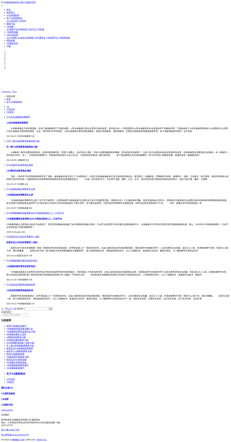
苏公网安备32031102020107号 (15, 435)
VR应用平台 (52, 38)
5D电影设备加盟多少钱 (17, 340)
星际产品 (10, 24)
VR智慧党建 (12, 32)
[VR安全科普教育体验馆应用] (20, 284)
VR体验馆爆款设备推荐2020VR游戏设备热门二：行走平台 (34, 218)
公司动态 (14, 21)
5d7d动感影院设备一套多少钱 (20, 343)
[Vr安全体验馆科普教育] (18, 117)
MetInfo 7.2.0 (18, 440)
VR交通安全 (40, 38)
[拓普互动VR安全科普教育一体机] (22, 237)
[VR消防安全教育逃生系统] (19, 165)
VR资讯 (22, 21)
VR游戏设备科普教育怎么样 (19, 195)
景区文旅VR (7, 388)
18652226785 (7, 410)
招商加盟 (10, 40)
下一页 (13, 309)
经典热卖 (23, 29)
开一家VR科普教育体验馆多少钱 (21, 147)
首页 (8, 10)
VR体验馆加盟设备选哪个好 (19, 329)
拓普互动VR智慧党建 (16, 359)
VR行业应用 (12, 35)
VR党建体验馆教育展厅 (17, 365)
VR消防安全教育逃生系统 (18, 170)
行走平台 (32, 29)
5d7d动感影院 (12, 15)
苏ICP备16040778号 (10, 430)
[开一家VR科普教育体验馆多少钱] (22, 141)
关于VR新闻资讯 (14, 18)
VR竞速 (40, 29)
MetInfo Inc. (41, 440)
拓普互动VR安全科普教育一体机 (21, 242)
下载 (8, 46)
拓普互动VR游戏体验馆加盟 (19, 348)
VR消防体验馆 (8, 393)
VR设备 (10, 26)
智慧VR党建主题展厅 (16, 326)
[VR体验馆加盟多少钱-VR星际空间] (115, 2)
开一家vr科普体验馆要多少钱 (20, 345)
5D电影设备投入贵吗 (16, 334)
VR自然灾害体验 (25, 38)
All (7, 21)
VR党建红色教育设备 (16, 362)
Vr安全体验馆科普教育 (17, 122)
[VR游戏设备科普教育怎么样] (20, 189)
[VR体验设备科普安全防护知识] (21, 260)
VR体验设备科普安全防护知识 (20, 266)
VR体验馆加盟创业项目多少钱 (20, 331)
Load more (6, 312)
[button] (6, 91)
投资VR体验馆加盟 (15, 354)
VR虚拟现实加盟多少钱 (17, 357)
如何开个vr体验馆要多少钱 (19, 351)
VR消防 (13, 38)
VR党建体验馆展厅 (15, 368)
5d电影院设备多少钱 (16, 337)
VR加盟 (5, 399)
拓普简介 (10, 12)
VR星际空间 (12, 43)
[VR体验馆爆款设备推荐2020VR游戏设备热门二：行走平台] (35, 213)
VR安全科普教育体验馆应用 (19, 290)
